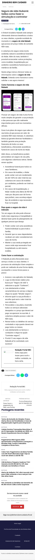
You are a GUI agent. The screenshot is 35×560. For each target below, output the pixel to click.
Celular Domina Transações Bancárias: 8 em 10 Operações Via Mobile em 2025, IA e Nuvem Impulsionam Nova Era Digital (16, 431)
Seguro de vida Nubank (11, 370)
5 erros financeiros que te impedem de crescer (25, 403)
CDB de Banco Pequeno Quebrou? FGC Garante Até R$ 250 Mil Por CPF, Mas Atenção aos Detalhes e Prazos (15, 464)
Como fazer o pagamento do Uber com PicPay (9, 405)
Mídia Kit (27, 541)
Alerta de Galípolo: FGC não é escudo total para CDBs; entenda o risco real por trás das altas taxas (17, 474)
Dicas (3, 449)
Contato (17, 547)
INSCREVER (16, 506)
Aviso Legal (17, 523)
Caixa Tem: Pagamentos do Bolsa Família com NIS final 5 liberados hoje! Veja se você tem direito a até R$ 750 (17, 454)
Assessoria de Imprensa (13, 541)
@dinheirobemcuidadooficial (21, 515)
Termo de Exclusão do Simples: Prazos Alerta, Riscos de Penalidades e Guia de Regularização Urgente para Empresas (16, 421)
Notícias (5, 20)
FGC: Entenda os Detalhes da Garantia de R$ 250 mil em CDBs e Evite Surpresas (17, 484)
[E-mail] (5, 366)
